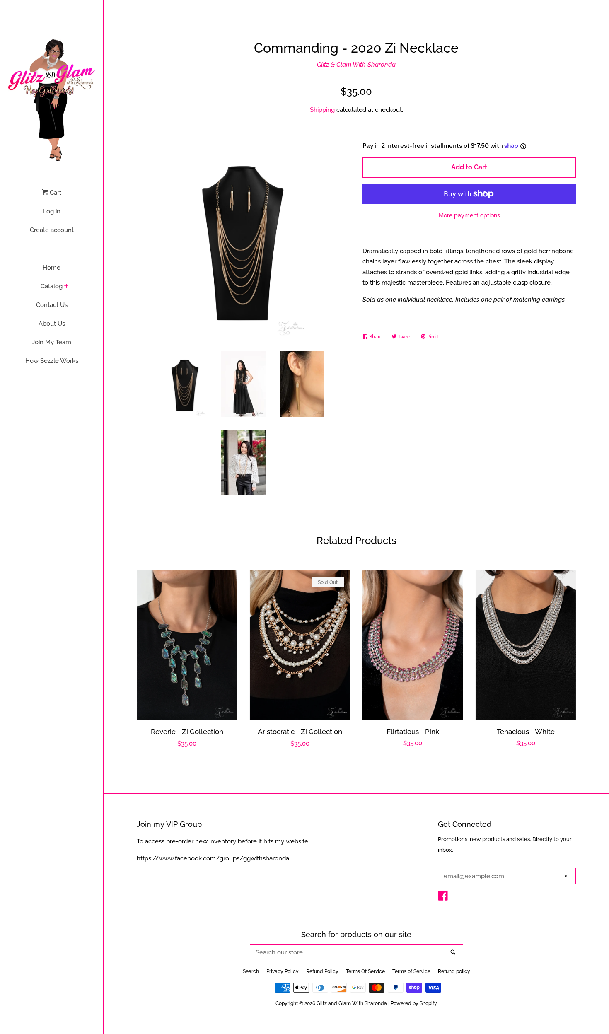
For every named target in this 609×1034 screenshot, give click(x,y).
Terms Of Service (365, 971)
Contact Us (52, 305)
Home (51, 267)
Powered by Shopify (414, 1003)
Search (251, 971)
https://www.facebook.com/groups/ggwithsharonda (213, 858)
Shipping (322, 110)
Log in (51, 211)
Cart (54, 192)
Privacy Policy (282, 971)
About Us (52, 323)
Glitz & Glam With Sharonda (356, 64)
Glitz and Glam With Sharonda (352, 1003)
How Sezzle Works (51, 361)
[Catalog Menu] (66, 286)
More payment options (469, 215)
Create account (52, 230)
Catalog (52, 286)
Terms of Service (411, 971)
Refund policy (454, 971)
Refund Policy (322, 971)
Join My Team (51, 342)
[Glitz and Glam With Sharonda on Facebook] (443, 897)
